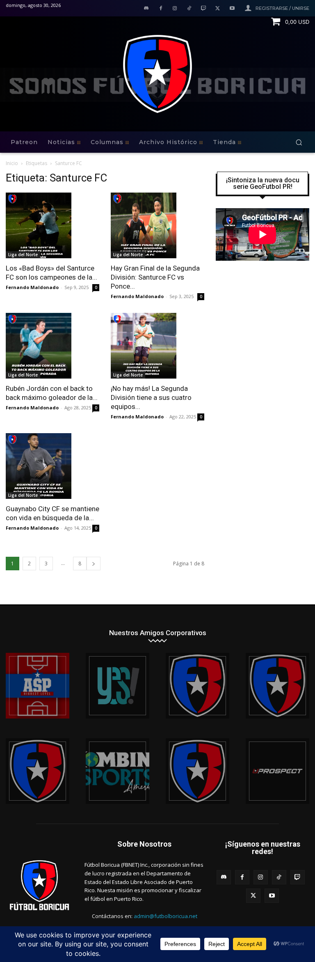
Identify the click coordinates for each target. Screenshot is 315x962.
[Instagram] (175, 9)
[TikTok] (189, 9)
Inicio (12, 163)
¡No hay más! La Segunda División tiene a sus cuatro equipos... (151, 397)
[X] (217, 9)
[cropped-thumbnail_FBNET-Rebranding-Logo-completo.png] (277, 686)
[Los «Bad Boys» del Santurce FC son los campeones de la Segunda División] (52, 225)
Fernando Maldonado (32, 287)
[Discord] (146, 9)
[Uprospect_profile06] (277, 771)
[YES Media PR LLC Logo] (117, 686)
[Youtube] (232, 9)
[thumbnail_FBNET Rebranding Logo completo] (197, 686)
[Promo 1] (37, 686)
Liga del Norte (23, 254)
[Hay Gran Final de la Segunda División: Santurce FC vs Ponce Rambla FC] (157, 225)
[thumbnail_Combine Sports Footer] (117, 771)
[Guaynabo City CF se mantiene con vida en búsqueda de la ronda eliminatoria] (52, 466)
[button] (298, 142)
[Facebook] (160, 9)
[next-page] (93, 563)
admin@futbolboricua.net (165, 916)
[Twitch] (203, 9)
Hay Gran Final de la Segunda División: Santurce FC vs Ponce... (155, 277)
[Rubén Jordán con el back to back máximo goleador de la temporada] (52, 346)
